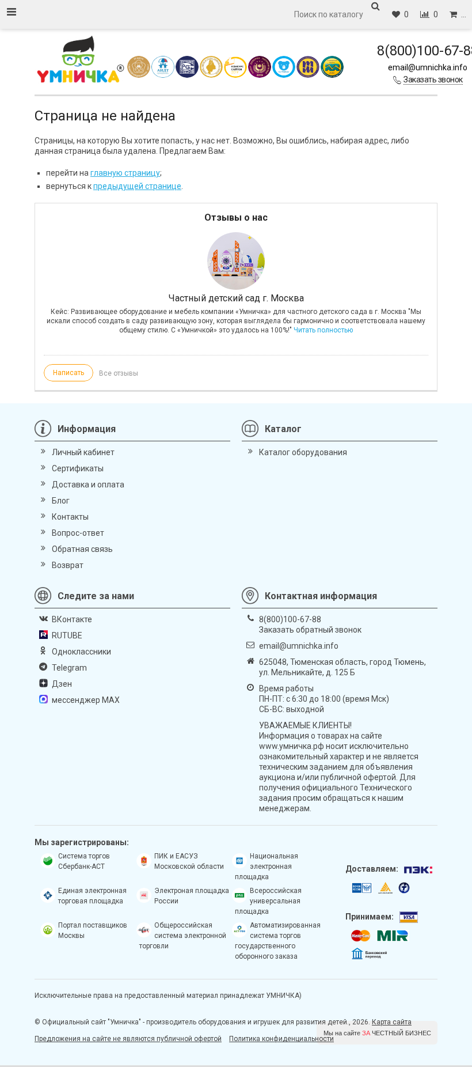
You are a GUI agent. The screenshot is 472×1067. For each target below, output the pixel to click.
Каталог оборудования (303, 452)
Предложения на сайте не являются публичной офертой (128, 1039)
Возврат (67, 565)
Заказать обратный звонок (310, 629)
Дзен (62, 683)
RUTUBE (67, 635)
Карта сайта (392, 1022)
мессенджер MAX (86, 700)
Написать (68, 373)
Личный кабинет (83, 452)
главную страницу (125, 172)
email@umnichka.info (427, 67)
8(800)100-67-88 (290, 619)
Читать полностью (323, 330)
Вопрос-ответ (78, 533)
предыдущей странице (137, 186)
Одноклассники (81, 651)
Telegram (69, 667)
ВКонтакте (72, 619)
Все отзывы (118, 373)
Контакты (70, 516)
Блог (61, 500)
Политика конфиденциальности (281, 1039)
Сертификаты (78, 468)
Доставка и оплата (88, 484)
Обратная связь (82, 549)
